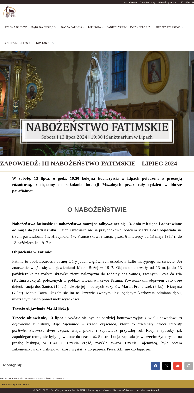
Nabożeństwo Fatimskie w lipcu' (54, 378)
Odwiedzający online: (15, 384)
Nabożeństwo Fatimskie (26, 378)
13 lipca (9, 378)
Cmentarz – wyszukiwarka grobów (158, 2)
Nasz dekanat (131, 2)
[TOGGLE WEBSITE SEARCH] (53, 43)
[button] (155, 366)
